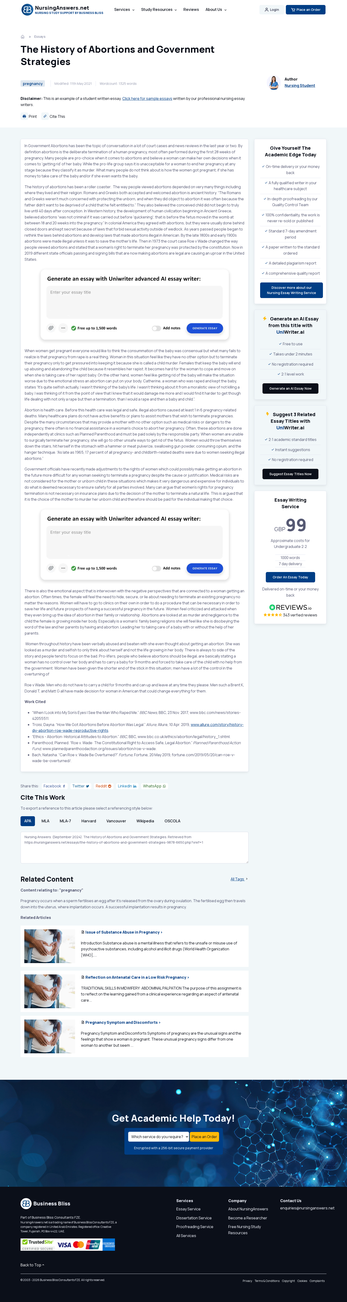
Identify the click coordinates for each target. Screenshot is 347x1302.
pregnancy (33, 83)
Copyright (288, 1281)
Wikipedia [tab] (145, 821)
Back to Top (31, 1265)
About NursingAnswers (248, 1209)
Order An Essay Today (290, 577)
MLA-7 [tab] (65, 821)
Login (274, 9)
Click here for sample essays (147, 98)
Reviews (191, 9)
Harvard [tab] (88, 821)
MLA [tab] (45, 821)
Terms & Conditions (267, 1281)
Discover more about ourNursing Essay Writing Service (291, 290)
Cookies (302, 1281)
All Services (186, 1235)
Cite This (57, 116)
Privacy (247, 1281)
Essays (40, 36)
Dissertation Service (194, 1218)
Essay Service (188, 1209)
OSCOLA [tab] (172, 821)
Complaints (317, 1281)
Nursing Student (300, 85)
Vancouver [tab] (116, 821)
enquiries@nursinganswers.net (307, 1208)
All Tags (238, 879)
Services (122, 9)
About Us (214, 9)
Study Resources (157, 9)
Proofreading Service (194, 1226)
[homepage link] (23, 36)
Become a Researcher (247, 1218)
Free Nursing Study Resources (244, 1229)
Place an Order (308, 9)
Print (32, 116)
